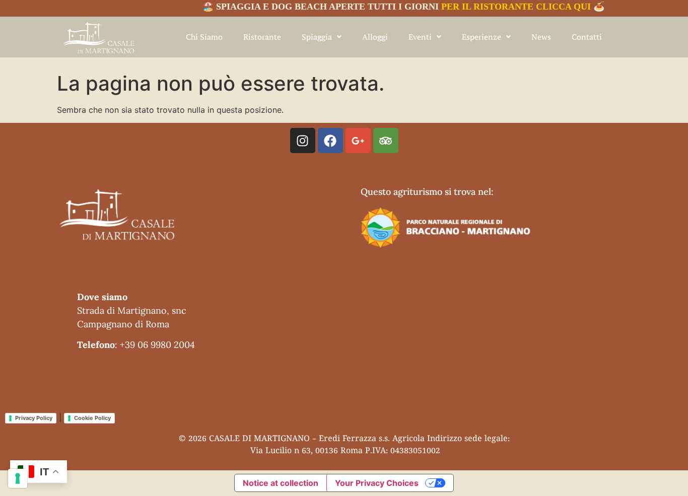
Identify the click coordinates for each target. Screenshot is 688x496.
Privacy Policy (33, 417)
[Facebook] (330, 140)
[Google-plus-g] (358, 140)
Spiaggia (317, 36)
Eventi (420, 36)
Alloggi (375, 36)
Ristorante (262, 36)
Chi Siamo (204, 36)
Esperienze (481, 36)
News (541, 36)
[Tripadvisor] (385, 140)
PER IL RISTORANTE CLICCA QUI (508, 7)
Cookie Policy (92, 417)
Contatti (587, 36)
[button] (322, 36)
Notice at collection (280, 483)
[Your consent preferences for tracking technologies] (17, 478)
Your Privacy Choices (377, 483)
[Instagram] (302, 140)
